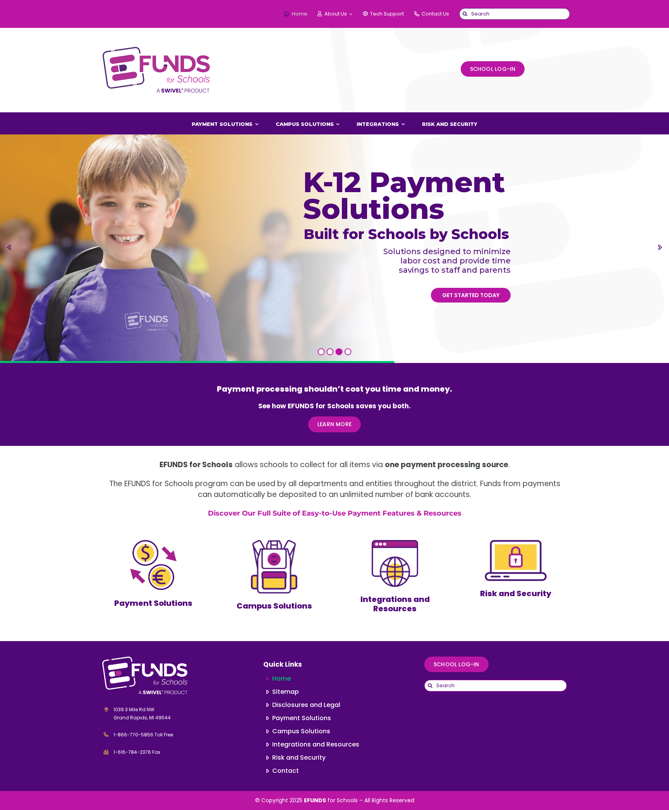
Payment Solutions (153, 603)
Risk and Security (515, 593)
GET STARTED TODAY (470, 295)
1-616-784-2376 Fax (136, 752)
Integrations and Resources (395, 604)
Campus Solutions (274, 605)
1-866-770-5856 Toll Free (143, 734)
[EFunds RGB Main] (157, 43)
